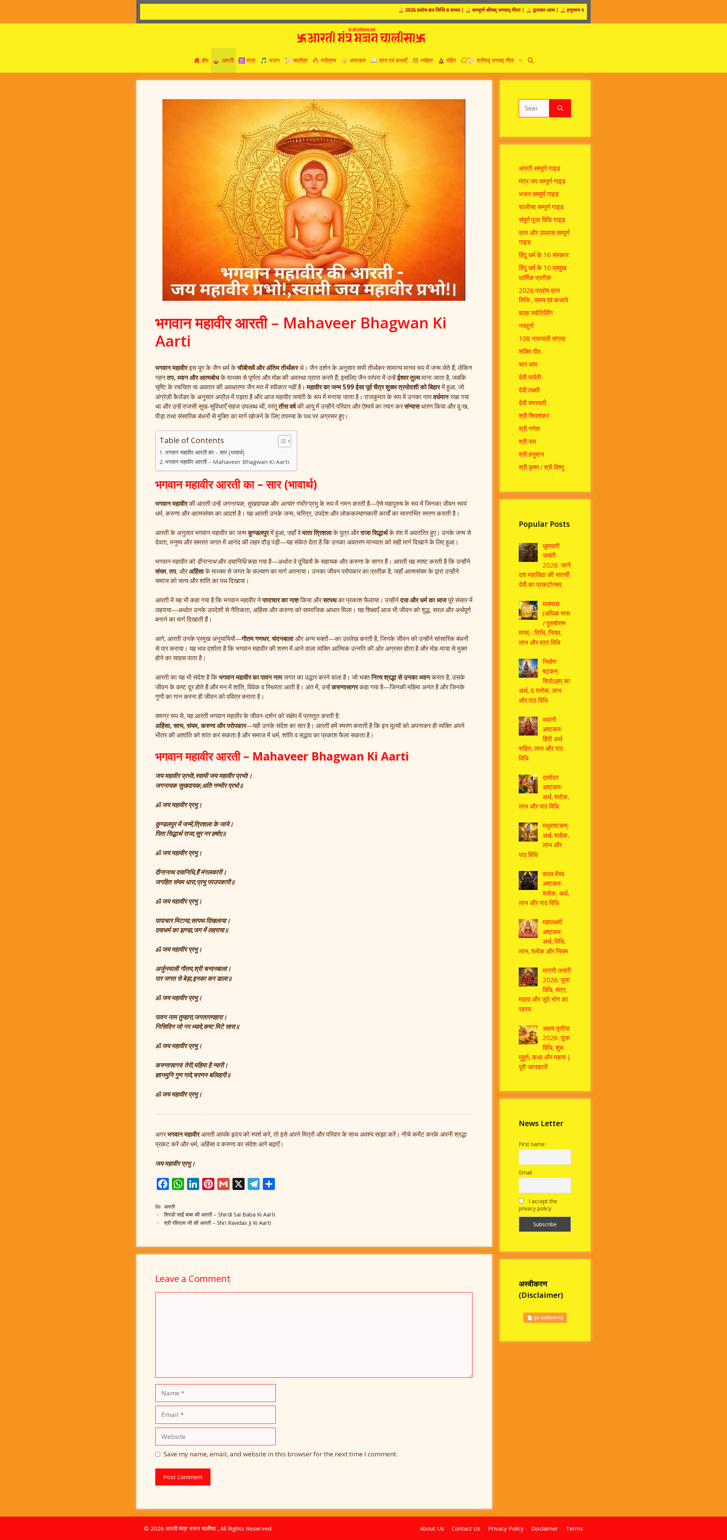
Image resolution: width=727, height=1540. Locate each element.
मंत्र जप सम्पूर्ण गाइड (542, 181)
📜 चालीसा (295, 60)
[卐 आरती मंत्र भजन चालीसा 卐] (361, 35)
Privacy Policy (506, 1528)
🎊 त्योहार (422, 60)
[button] (531, 60)
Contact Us (466, 1528)
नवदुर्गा (526, 325)
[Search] (560, 108)
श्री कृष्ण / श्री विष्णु (541, 467)
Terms (574, 1528)
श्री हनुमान (531, 454)
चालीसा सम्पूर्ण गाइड (541, 206)
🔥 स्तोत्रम (324, 60)
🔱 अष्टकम (353, 60)
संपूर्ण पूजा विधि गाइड (542, 219)
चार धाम (528, 364)
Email (525, 1172)
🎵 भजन (270, 60)
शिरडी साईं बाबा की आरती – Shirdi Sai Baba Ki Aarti (219, 1214)
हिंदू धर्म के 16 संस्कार (544, 254)
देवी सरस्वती (532, 402)
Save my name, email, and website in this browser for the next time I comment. (281, 1454)
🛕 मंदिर (447, 60)
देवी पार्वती (530, 377)
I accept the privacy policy (538, 1205)
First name (532, 1144)
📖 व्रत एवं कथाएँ (388, 60)
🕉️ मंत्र (247, 60)
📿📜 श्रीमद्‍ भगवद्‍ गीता (487, 60)
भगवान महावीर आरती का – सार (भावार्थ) (205, 452)
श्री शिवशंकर (534, 415)
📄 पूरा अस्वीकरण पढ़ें (545, 1317)
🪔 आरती (223, 60)
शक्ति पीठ (530, 351)
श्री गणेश (529, 428)
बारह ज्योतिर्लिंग (536, 312)
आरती (169, 1206)
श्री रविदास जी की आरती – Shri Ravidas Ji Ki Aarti (217, 1222)
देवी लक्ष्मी (529, 390)
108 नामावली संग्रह (542, 338)
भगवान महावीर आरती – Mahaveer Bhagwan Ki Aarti (227, 461)
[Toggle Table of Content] (280, 441)
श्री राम (527, 441)
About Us (432, 1528)
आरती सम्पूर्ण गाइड (539, 168)
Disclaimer (544, 1528)
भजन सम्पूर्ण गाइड (539, 194)
